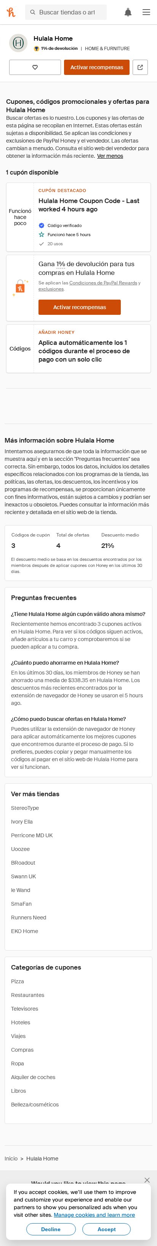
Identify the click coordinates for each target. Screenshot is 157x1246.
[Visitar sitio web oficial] (140, 67)
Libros (18, 1090)
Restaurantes (27, 995)
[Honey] (11, 12)
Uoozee (20, 849)
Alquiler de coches (33, 1077)
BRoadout (23, 862)
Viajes (18, 1036)
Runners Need (28, 917)
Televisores (24, 1008)
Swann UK (23, 876)
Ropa (17, 1063)
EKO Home (24, 931)
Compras (22, 1049)
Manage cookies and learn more (94, 1214)
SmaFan (21, 903)
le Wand (20, 890)
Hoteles (20, 1022)
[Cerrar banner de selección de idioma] (147, 1180)
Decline (51, 1229)
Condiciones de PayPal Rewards (103, 283)
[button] (146, 12)
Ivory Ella (22, 821)
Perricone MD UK (32, 835)
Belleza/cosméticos (35, 1104)
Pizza (17, 981)
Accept (107, 1229)
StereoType (25, 808)
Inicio (11, 1158)
